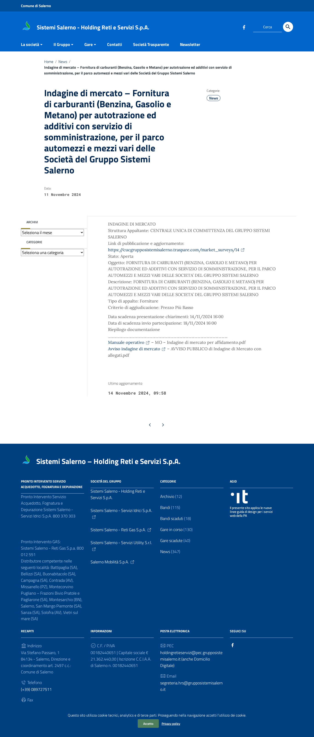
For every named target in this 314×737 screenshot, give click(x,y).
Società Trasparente (151, 44)
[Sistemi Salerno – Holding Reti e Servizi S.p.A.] (26, 26)
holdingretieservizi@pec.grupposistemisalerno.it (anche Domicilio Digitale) (191, 659)
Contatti (114, 44)
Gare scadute (171, 540)
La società (30, 44)
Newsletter (190, 44)
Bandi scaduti (171, 518)
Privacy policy (171, 723)
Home (48, 61)
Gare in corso (171, 529)
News (62, 61)
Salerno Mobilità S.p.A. (110, 562)
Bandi (165, 507)
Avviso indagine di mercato (134, 348)
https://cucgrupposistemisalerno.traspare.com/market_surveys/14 (173, 249)
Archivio (167, 496)
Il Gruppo (62, 44)
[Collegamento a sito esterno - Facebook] (244, 27)
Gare (88, 44)
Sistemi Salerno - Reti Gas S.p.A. (118, 530)
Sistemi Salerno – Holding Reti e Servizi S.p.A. (108, 461)
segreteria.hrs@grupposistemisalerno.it (191, 686)
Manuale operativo (126, 342)
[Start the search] (288, 27)
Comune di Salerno (36, 5)
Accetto (148, 723)
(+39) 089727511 (36, 689)
